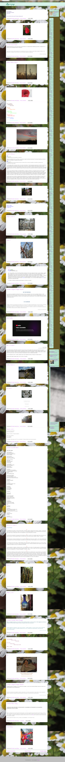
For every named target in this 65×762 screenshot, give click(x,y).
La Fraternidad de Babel (54, 359)
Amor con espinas (10, 345)
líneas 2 (8, 565)
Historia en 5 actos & (11, 525)
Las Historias (52, 351)
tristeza (8, 268)
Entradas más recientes (11, 751)
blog (32, 714)
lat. (9, 269)
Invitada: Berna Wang (12, 703)
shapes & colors (10, 592)
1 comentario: (22, 720)
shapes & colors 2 (11, 216)
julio (49, 22)
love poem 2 (9, 388)
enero (50, 31)
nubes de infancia (11, 154)
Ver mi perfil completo (55, 15)
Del (8, 269)
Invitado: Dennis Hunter (12, 44)
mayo (50, 25)
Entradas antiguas (43, 751)
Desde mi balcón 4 (11, 365)
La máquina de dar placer (53, 352)
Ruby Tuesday (10, 318)
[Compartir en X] (30, 18)
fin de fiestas (10, 727)
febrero (50, 49)
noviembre (50, 34)
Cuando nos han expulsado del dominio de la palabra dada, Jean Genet (54, 423)
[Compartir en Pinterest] (32, 18)
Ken (7, 655)
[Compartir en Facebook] (31, 18)
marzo (50, 28)
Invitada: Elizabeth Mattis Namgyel (15, 620)
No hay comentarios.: (23, 18)
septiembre (50, 38)
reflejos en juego (10, 4)
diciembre (50, 52)
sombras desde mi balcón (12, 62)
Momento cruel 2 (10, 429)
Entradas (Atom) (28, 753)
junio (50, 43)
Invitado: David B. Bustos (13, 447)
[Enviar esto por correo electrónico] (28, 18)
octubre (50, 36)
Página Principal (28, 751)
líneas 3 (8, 240)
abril (49, 46)
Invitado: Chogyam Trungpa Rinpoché (15, 289)
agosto (50, 40)
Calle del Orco (52, 366)
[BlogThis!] (29, 18)
